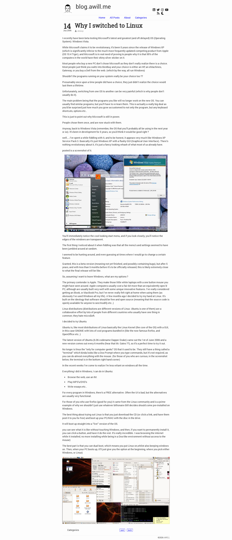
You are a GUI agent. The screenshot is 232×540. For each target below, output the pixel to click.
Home (102, 17)
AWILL (167, 537)
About (127, 17)
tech (130, 530)
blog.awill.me (93, 6)
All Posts (114, 17)
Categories (141, 17)
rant (122, 530)
